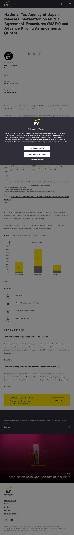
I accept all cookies (37, 148)
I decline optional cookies (37, 154)
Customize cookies (37, 159)
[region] (37, 141)
